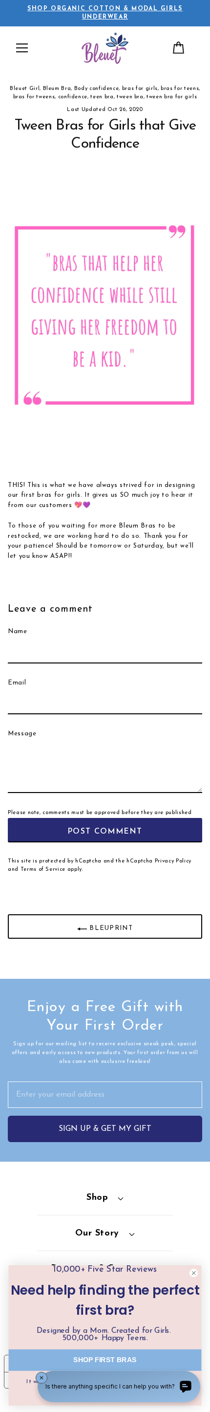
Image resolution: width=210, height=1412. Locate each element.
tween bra (130, 97)
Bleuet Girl (25, 88)
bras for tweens (34, 97)
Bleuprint (110, 929)
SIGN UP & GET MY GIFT (105, 1129)
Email (17, 683)
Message (22, 733)
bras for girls (140, 88)
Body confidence (96, 88)
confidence (73, 97)
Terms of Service (43, 869)
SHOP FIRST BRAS (105, 1360)
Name (17, 631)
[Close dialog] (193, 1273)
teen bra (101, 97)
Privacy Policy (173, 861)
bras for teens (180, 88)
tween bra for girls (172, 97)
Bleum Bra (57, 88)
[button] (22, 48)
